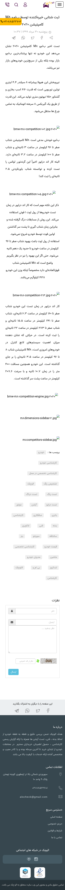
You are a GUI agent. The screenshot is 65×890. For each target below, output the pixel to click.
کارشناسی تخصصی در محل (43, 473)
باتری (54, 515)
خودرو (41, 452)
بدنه (55, 526)
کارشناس (52, 578)
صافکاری (37, 515)
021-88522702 (12, 21)
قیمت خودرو (50, 547)
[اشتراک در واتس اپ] (23, 37)
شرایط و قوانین (55, 831)
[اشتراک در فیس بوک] (42, 37)
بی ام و (36, 568)
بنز (22, 536)
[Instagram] (36, 859)
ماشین (53, 557)
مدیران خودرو (33, 557)
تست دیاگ (31, 494)
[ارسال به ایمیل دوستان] (51, 37)
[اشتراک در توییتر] (32, 37)
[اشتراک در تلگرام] (14, 37)
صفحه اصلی (56, 817)
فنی (41, 526)
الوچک (30, 484)
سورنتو (36, 536)
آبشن (33, 505)
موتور (18, 505)
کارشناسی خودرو (48, 463)
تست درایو (51, 505)
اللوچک (19, 568)
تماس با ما (56, 837)
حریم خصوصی (55, 824)
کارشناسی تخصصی (24, 547)
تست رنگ (52, 494)
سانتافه (53, 536)
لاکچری (25, 526)
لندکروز (53, 568)
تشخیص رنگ (50, 484)
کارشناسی (18, 515)
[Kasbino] (28, 859)
